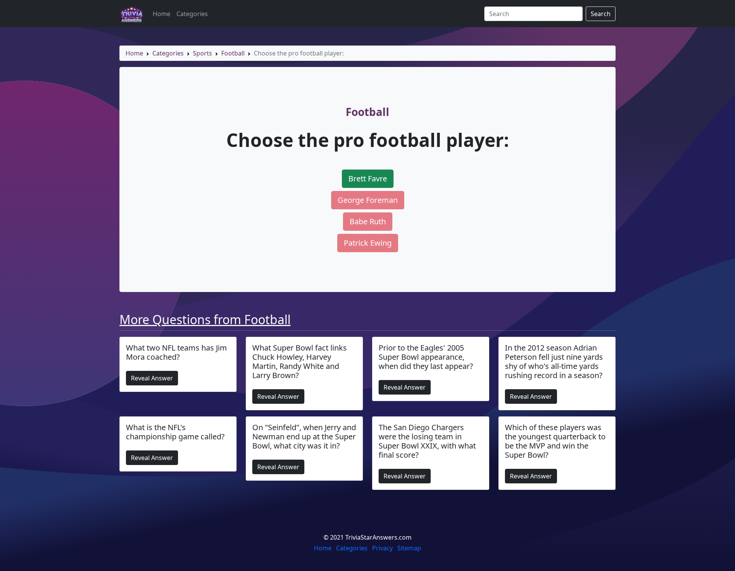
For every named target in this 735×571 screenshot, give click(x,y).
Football (233, 53)
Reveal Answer (152, 378)
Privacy (382, 548)
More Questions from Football (205, 319)
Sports (202, 53)
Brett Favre (367, 178)
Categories (192, 14)
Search (601, 14)
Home (161, 14)
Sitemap (409, 548)
